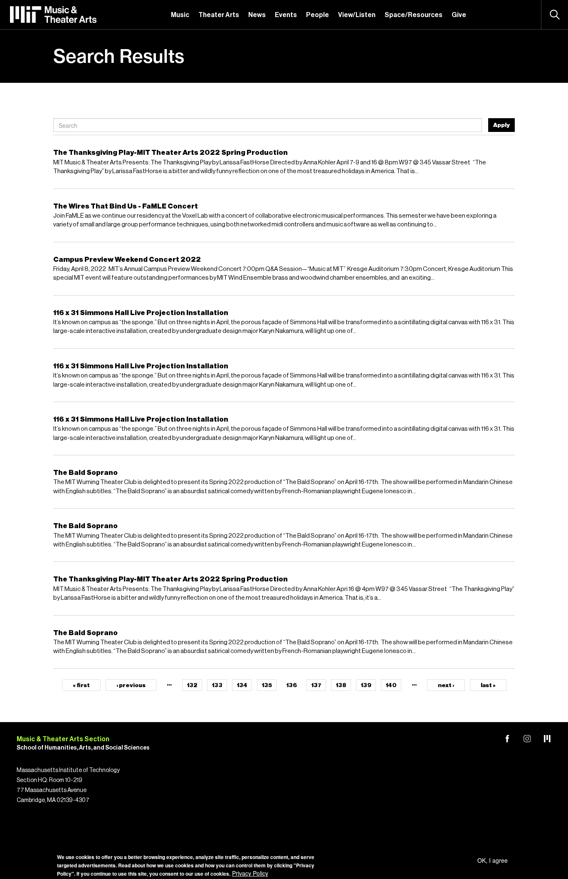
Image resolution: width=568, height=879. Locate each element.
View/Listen (356, 15)
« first (81, 685)
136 (291, 685)
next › (446, 685)
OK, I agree (492, 860)
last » (488, 685)
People (317, 15)
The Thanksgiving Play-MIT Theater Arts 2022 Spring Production (170, 152)
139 (366, 685)
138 (341, 685)
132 (192, 685)
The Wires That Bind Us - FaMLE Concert (125, 206)
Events (286, 15)
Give (459, 15)
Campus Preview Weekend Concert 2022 (127, 259)
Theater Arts (218, 15)
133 (217, 685)
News (257, 15)
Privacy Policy (250, 873)
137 (316, 685)
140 (391, 685)
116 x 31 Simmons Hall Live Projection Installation (140, 312)
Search (554, 14)
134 (242, 685)
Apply (501, 125)
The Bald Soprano (85, 472)
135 (267, 685)
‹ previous (131, 685)
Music (180, 15)
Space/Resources (413, 15)
